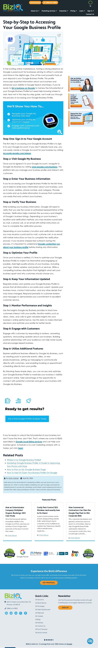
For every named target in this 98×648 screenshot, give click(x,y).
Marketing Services (48, 7)
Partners (40, 619)
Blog (38, 616)
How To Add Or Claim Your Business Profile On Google (32, 469)
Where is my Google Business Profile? (24, 456)
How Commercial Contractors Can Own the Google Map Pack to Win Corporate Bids (80, 508)
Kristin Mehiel (13, 475)
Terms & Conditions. (56, 646)
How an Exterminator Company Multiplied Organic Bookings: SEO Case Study (15, 508)
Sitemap (67, 646)
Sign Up (65, 604)
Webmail (40, 609)
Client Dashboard (43, 606)
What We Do (41, 599)
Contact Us (90, 10)
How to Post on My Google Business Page (26, 466)
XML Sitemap (75, 646)
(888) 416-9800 (83, 3)
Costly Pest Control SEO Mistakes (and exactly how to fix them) (48, 506)
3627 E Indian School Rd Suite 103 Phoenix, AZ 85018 (19, 600)
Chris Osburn (12, 532)
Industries (62, 7)
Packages (41, 603)
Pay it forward (42, 626)
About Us (34, 7)
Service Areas (42, 629)
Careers (40, 613)
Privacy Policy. (45, 646)
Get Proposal (49, 579)
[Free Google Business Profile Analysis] (33, 406)
